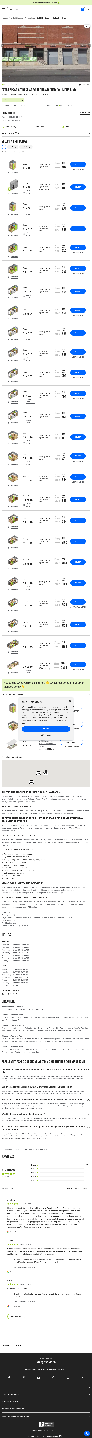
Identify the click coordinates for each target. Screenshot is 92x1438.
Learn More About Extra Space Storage (44, 1369)
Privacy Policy (33, 1436)
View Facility (71, 742)
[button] (46, 695)
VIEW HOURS (85, 112)
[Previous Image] (2, 46)
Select (78, 164)
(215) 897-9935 (23, 105)
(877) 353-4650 (66, 105)
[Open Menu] (3, 9)
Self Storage (13, 147)
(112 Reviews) (13, 85)
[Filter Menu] (4, 147)
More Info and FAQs (11, 133)
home (4, 18)
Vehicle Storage (26, 147)
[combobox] (47, 9)
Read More (16, 1316)
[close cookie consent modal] (69, 701)
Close (46, 729)
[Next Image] (89, 46)
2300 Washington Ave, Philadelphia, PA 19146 (47, 743)
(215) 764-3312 (21, 926)
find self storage (15, 18)
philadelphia (30, 18)
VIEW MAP (86, 85)
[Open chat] (87, 1433)
